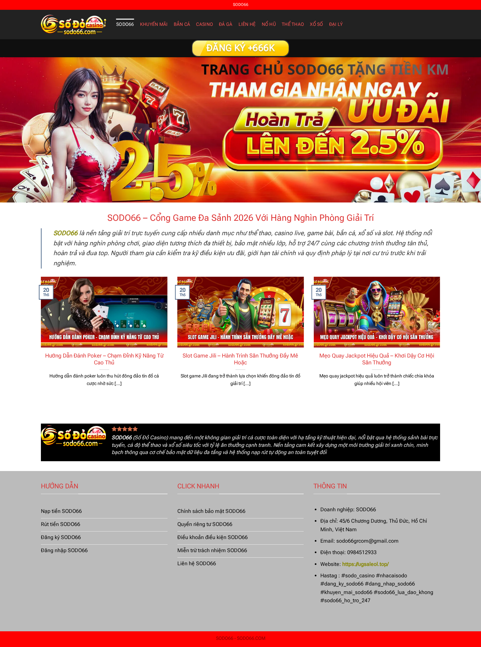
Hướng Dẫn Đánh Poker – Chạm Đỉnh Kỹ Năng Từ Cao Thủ (104, 359)
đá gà (225, 24)
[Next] (441, 340)
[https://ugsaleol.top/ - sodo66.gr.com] (73, 24)
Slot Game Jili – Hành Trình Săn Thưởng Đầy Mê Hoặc (240, 359)
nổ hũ (269, 24)
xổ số (316, 24)
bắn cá (182, 24)
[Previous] (40, 340)
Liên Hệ (247, 24)
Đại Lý (336, 24)
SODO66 (125, 24)
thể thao (293, 24)
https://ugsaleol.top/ (365, 564)
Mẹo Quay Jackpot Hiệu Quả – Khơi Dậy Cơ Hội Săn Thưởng (376, 359)
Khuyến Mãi (154, 24)
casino (204, 24)
